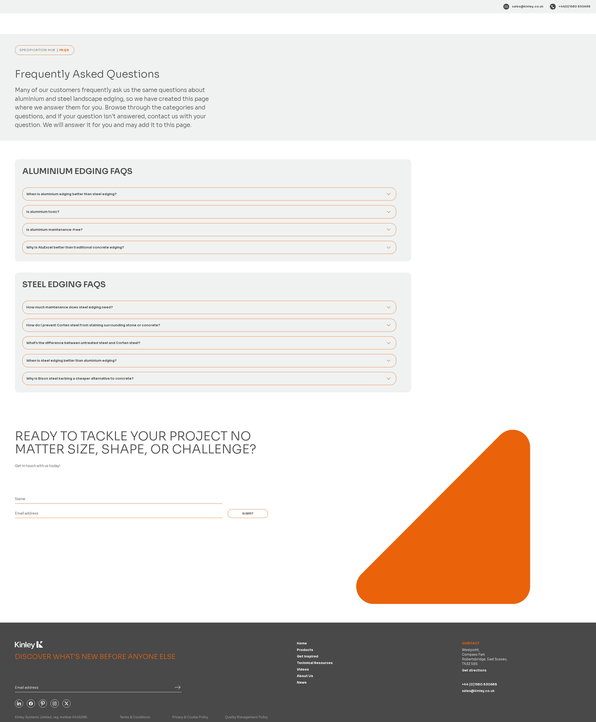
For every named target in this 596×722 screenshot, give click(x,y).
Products (305, 651)
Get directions (474, 671)
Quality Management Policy (246, 718)
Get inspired (307, 657)
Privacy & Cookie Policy (190, 718)
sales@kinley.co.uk (478, 692)
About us (305, 677)
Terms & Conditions (135, 718)
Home (302, 644)
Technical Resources (315, 664)
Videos (303, 670)
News (302, 683)
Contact (471, 644)
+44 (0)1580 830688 (479, 685)
